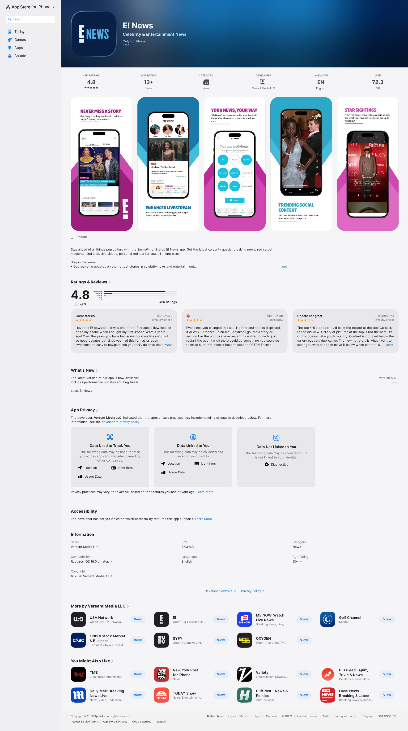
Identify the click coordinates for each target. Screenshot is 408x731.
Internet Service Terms (84, 721)
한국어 (326, 716)
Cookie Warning (141, 721)
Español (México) (239, 716)
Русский (271, 716)
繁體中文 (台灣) (387, 716)
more (283, 266)
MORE (168, 345)
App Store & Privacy (115, 721)
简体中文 (287, 716)
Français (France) (307, 716)
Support (161, 721)
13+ (295, 561)
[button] (30, 31)
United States (215, 716)
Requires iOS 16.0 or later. (90, 561)
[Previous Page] (66, 164)
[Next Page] (403, 164)
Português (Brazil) (345, 716)
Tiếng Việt (367, 716)
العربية (258, 716)
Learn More (204, 492)
